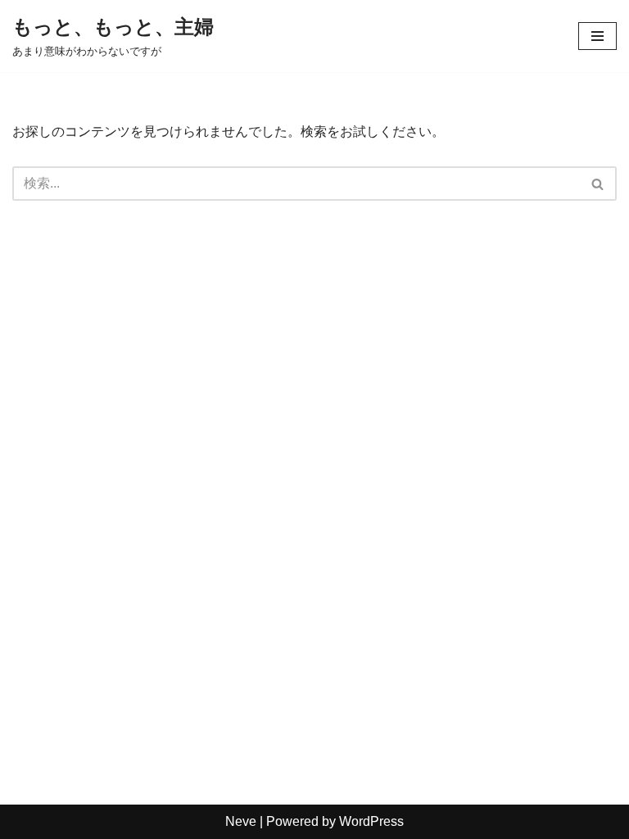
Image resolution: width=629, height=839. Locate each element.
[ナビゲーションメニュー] (597, 36)
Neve (240, 821)
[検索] (598, 183)
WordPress (371, 821)
